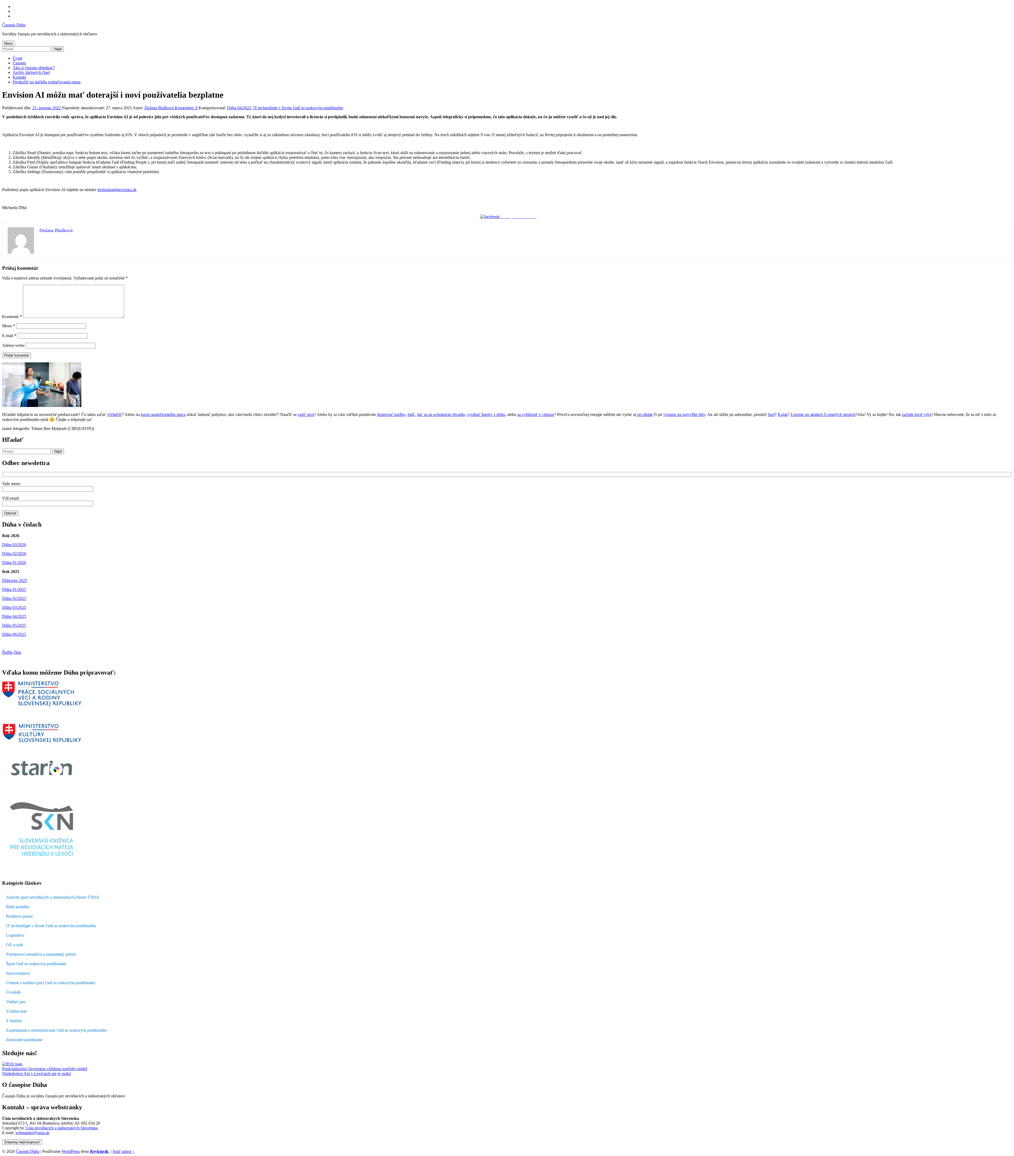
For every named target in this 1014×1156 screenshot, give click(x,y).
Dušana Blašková (159, 108)
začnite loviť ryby (917, 414)
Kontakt (19, 77)
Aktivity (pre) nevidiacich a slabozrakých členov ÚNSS (52, 897)
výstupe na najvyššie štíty (684, 414)
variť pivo (306, 414)
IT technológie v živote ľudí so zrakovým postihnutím (298, 108)
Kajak (783, 414)
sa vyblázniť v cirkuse (535, 414)
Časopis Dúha (14, 25)
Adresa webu (13, 345)
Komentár (12, 316)
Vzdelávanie (16, 1011)
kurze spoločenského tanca (163, 414)
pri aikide (645, 414)
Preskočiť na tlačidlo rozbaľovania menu (47, 82)
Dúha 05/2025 (14, 625)
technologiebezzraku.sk (117, 189)
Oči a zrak (14, 944)
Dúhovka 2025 (14, 580)
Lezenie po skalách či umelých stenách (823, 414)
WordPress (71, 1151)
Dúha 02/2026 (14, 553)
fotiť (411, 414)
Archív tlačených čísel (31, 72)
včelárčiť (114, 414)
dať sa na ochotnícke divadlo (441, 414)
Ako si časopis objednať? (34, 67)
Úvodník (13, 992)
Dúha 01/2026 (14, 562)
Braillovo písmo (19, 916)
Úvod (17, 58)
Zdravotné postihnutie (24, 1039)
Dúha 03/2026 (14, 544)
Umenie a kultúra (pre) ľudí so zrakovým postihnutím (50, 982)
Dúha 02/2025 (14, 598)
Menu (8, 43)
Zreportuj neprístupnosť (22, 1142)
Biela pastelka (17, 906)
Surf (771, 414)
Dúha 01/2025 (14, 589)
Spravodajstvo (18, 973)
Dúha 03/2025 (14, 607)
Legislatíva (15, 935)
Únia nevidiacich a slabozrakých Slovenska (61, 1128)
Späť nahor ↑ (123, 1151)
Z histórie (14, 1020)
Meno (8, 326)
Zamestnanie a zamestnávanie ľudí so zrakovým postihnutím (56, 1030)
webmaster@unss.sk (32, 1132)
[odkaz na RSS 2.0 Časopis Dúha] (12, 1064)
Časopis (19, 63)
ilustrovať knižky (391, 414)
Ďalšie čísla (11, 652)
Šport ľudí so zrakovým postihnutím (36, 963)
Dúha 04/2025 (14, 616)
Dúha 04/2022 (239, 108)
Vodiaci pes (15, 1001)
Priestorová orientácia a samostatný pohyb (41, 954)
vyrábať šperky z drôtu (486, 414)
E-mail (9, 335)
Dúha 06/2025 (14, 634)
